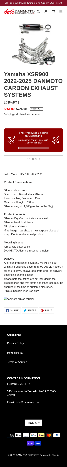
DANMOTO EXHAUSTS (27, 455)
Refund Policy (15, 352)
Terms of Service (17, 361)
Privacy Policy (15, 343)
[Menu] (61, 11)
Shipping (9, 114)
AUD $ (32, 422)
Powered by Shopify (49, 455)
